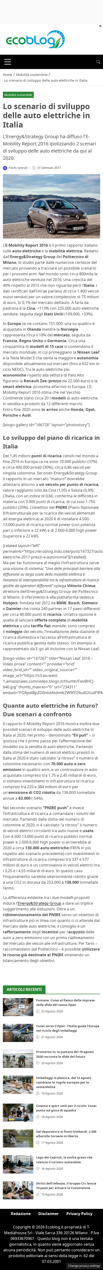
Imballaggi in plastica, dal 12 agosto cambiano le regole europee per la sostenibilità (63, 1082)
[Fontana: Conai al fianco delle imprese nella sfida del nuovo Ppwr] (18, 1007)
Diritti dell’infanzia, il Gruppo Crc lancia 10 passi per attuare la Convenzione (66, 1185)
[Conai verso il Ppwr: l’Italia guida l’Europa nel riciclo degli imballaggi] (18, 1033)
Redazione (21, 1213)
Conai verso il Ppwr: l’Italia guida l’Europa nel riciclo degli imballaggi (67, 1028)
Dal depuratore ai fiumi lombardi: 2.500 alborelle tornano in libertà (66, 1133)
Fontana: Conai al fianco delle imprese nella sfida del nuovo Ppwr (65, 1002)
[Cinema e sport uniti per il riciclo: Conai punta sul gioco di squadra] (18, 1113)
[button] (98, 62)
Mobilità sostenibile (18, 95)
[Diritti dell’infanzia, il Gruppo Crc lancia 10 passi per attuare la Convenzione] (18, 1190)
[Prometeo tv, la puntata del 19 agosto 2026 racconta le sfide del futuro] (18, 1059)
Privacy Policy (79, 1213)
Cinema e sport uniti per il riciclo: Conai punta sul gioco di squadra (66, 1108)
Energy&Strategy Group (39, 903)
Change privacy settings (84, 1266)
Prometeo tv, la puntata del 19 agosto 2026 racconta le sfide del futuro (65, 1054)
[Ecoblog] (35, 39)
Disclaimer (48, 1213)
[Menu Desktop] (7, 62)
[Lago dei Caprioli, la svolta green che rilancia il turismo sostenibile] (18, 1164)
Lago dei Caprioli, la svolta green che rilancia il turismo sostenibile (64, 1159)
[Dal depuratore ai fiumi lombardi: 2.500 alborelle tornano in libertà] (18, 1138)
